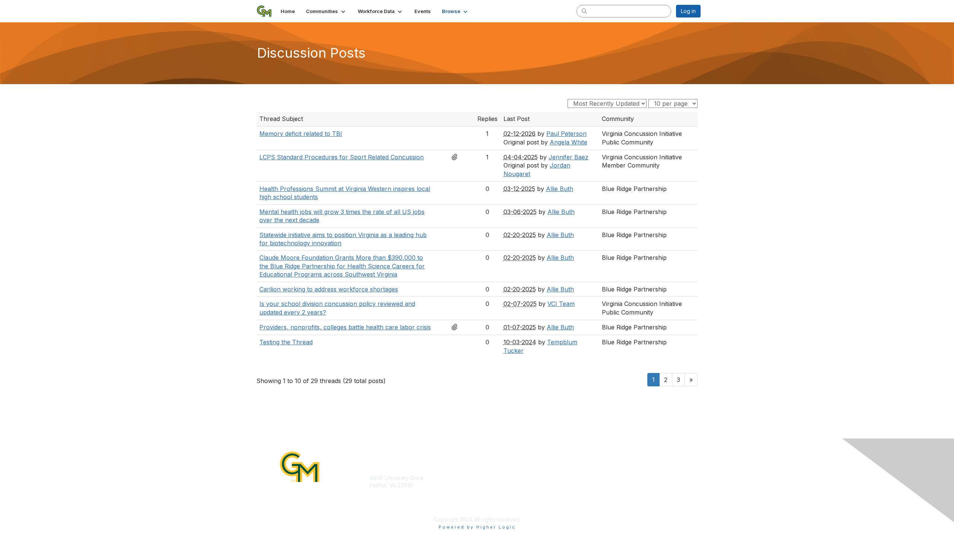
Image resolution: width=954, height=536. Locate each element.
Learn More (494, 485)
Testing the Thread (286, 342)
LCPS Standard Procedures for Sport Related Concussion (341, 157)
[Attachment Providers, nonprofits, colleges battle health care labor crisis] (456, 327)
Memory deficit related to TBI (300, 133)
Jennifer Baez (568, 157)
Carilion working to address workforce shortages (328, 289)
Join (485, 478)
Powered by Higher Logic (477, 527)
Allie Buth (559, 188)
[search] (584, 11)
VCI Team (561, 303)
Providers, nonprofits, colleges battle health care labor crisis (345, 327)
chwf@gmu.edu (389, 500)
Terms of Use (606, 485)
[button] (326, 11)
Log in (688, 11)
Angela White (568, 142)
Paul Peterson (566, 133)
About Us (601, 478)
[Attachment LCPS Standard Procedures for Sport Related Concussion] (456, 157)
